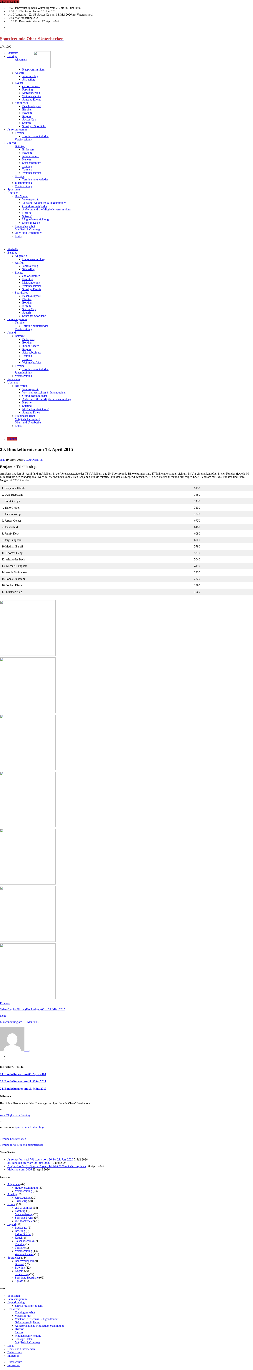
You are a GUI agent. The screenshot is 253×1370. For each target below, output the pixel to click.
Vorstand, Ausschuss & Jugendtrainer (44, 202)
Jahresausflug (30, 76)
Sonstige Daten (31, 222)
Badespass (28, 149)
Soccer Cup (29, 119)
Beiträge (12, 56)
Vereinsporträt (30, 199)
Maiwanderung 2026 (19, 1169)
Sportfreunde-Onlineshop (29, 1127)
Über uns (12, 192)
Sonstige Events (31, 99)
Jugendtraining (23, 182)
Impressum (13, 1355)
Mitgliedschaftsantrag (27, 229)
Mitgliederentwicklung (35, 219)
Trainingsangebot (25, 226)
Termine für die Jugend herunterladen (22, 1144)
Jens (2, 459)
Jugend (11, 142)
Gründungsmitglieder (34, 206)
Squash (26, 122)
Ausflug (19, 72)
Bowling (27, 112)
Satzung (27, 216)
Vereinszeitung (23, 139)
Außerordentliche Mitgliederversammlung (46, 209)
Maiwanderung (31, 92)
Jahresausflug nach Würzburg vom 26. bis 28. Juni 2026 (40, 1159)
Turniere (27, 169)
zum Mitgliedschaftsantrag (15, 1115)
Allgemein (21, 59)
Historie (26, 212)
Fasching (27, 89)
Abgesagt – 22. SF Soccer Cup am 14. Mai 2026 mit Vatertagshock (46, 1166)
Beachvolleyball (31, 106)
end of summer (31, 86)
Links (18, 236)
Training (27, 166)
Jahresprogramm (17, 129)
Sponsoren (13, 189)
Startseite (12, 52)
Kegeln (26, 116)
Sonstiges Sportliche (34, 126)
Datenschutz (14, 1352)
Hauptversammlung (33, 69)
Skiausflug (28, 79)
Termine (19, 132)
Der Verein (21, 196)
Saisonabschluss (31, 162)
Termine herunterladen (35, 136)
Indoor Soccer (30, 156)
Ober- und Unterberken (28, 232)
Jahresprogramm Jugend (29, 1305)
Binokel (26, 109)
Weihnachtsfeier (31, 96)
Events (19, 82)
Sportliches (21, 102)
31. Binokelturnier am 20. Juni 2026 (28, 1162)
